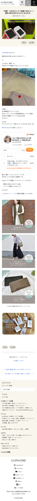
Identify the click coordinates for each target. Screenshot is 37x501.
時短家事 (22, 418)
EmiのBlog (5, 416)
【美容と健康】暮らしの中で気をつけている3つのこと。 (20, 369)
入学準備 (4, 423)
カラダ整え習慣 (6, 403)
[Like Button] (23, 42)
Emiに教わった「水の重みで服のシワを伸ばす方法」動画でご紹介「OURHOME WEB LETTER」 (20, 374)
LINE (20, 484)
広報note (19, 481)
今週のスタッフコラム (8, 410)
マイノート (25, 421)
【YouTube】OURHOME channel (24, 410)
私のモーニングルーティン (19, 403)
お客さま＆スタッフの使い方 (9, 446)
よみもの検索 (6, 452)
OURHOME (5, 52)
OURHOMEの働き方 (7, 429)
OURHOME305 (19, 465)
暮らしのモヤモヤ (13, 423)
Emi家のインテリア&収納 (16, 416)
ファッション (29, 418)
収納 (17, 418)
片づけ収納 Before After (8, 408)
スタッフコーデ (19, 406)
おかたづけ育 (10, 435)
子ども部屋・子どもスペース (23, 435)
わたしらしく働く (18, 429)
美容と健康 (5, 421)
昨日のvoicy (5, 127)
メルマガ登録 (19, 488)
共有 (32, 42)
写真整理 (4, 437)
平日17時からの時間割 (8, 406)
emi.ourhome (20, 468)
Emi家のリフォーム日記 (8, 418)
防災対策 (11, 421)
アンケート (10, 193)
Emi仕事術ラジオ (19, 478)
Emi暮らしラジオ (18, 361)
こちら (24, 306)
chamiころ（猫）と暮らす (9, 440)
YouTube (20, 471)
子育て (4, 435)
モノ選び (18, 421)
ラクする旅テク (20, 408)
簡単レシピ (29, 408)
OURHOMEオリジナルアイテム (10, 448)
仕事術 (27, 429)
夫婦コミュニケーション (14, 437)
